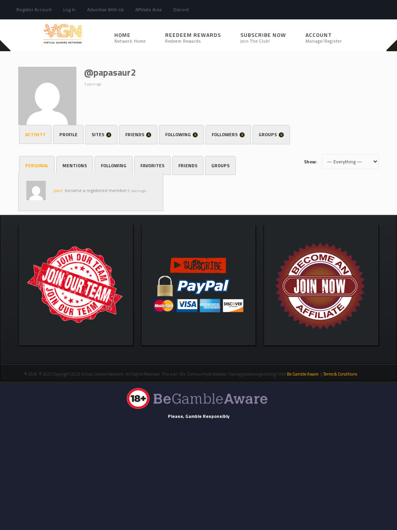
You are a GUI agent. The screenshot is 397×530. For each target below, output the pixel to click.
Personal (36, 165)
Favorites (152, 165)
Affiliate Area (148, 9)
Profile (68, 134)
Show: (310, 161)
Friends (137, 134)
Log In (69, 9)
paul (58, 190)
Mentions (74, 165)
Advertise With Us (105, 9)
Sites (100, 134)
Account (324, 37)
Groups (270, 134)
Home (130, 37)
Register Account (34, 9)
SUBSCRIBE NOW (263, 37)
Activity (35, 134)
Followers (227, 134)
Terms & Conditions (340, 374)
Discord (181, 9)
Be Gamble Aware (302, 374)
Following (180, 134)
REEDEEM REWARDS (193, 37)
